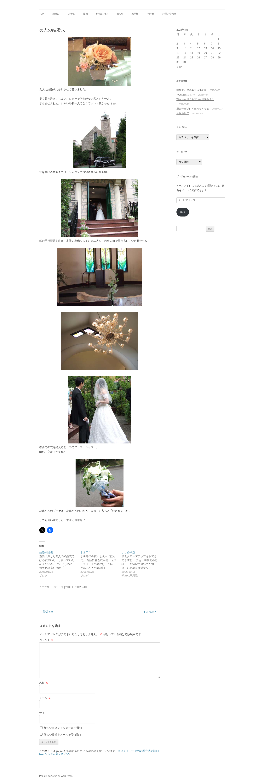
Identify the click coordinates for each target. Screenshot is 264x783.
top (41, 13)
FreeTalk (102, 13)
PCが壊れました (185, 94)
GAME (71, 13)
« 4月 (179, 66)
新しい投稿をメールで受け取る (63, 734)
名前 (43, 682)
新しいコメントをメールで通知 (63, 727)
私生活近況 (182, 113)
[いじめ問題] (142, 564)
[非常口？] (101, 564)
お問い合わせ (169, 13)
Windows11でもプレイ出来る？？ (195, 99)
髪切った (46, 611)
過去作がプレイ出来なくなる (192, 108)
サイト (43, 712)
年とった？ (151, 611)
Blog (120, 13)
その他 (150, 13)
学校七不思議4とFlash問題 (191, 90)
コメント (46, 640)
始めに (55, 13)
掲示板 (134, 13)
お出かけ (58, 587)
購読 (182, 212)
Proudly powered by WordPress (55, 776)
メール (45, 697)
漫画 (85, 13)
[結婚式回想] (59, 564)
